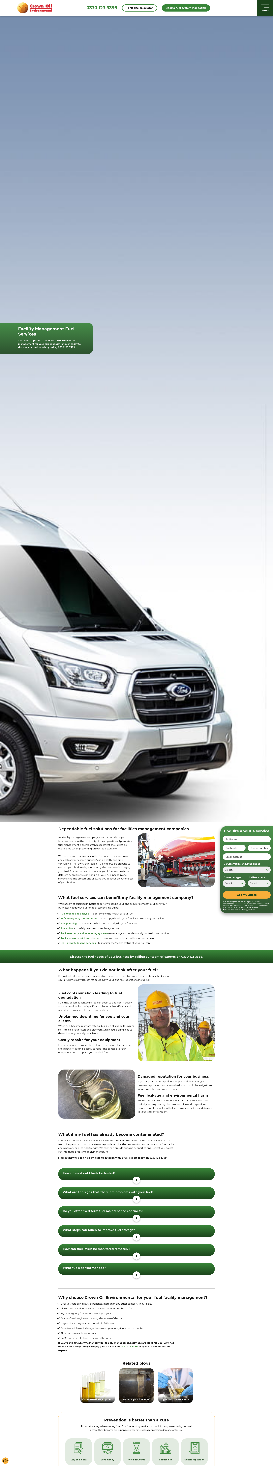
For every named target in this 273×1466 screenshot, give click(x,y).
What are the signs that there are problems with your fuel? (108, 1192)
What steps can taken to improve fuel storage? (99, 1230)
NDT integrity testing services (78, 943)
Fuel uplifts (67, 928)
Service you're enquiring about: (242, 864)
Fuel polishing (69, 923)
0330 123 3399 (101, 8)
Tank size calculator (139, 7)
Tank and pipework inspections (79, 938)
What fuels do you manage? (84, 1268)
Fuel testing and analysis (75, 913)
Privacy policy (252, 907)
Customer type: (233, 877)
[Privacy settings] (5, 1460)
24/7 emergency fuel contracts (79, 918)
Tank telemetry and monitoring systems (84, 933)
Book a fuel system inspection (186, 7)
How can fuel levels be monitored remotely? (96, 1249)
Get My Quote (247, 895)
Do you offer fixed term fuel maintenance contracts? (103, 1211)
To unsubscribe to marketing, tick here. (240, 910)
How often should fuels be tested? (89, 1173)
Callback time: (257, 877)
